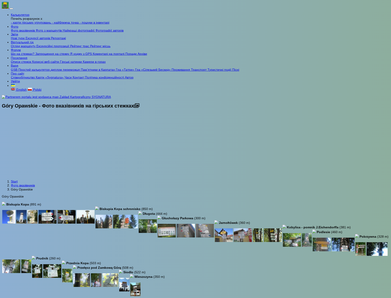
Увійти (15, 81)
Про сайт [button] (17, 73)
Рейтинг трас (80, 46)
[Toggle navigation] (11, 8)
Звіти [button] (14, 34)
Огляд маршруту (23, 46)
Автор (129, 77)
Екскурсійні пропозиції (53, 46)
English (21, 89)
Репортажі (58, 38)
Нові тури (18, 38)
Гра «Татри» (125, 69)
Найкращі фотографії (79, 30)
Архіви (142, 54)
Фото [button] (14, 26)
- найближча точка (66, 22)
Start (14, 181)
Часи (68, 77)
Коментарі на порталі (109, 54)
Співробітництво (23, 77)
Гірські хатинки (71, 62)
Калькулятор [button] (20, 15)
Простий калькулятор (34, 69)
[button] (13, 85)
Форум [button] (16, 50)
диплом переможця (66, 69)
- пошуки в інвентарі (94, 22)
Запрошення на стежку (52, 54)
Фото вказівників (23, 30)
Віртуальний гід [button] (22, 42)
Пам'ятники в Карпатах (98, 69)
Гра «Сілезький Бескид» (153, 69)
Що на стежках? (23, 54)
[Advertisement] (195, 144)
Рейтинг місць (100, 46)
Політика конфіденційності (105, 77)
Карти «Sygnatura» (50, 77)
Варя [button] (14, 65)
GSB (14, 69)
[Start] (6, 7)
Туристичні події (219, 69)
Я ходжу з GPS (81, 54)
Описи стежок (21, 62)
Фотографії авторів (109, 30)
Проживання (181, 69)
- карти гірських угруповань (31, 22)
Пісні (235, 69)
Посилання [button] (19, 58)
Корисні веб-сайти (46, 62)
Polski (36, 89)
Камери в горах (94, 62)
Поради (131, 54)
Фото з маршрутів (49, 30)
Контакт (79, 77)
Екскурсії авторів (38, 38)
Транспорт (199, 69)
